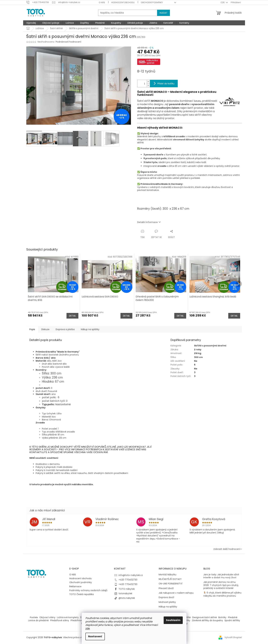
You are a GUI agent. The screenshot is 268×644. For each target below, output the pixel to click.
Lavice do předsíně (38, 620)
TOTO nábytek (127, 588)
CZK (223, 2)
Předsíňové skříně (80, 620)
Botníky (222, 617)
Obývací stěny (47, 617)
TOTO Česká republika (81, 594)
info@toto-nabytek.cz (131, 575)
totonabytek (125, 593)
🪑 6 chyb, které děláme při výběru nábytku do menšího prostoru (222, 594)
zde (87, 628)
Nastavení (95, 636)
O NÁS (102, 2)
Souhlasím (173, 620)
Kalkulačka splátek (152, 61)
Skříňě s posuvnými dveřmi (210, 345)
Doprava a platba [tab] (65, 329)
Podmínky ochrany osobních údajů (88, 590)
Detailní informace (147, 222)
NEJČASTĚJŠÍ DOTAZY (170, 579)
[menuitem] (31, 22)
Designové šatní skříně (204, 617)
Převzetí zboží (166, 588)
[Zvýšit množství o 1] (148, 82)
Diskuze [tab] (45, 329)
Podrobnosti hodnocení (68, 41)
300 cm (198, 357)
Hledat (163, 12)
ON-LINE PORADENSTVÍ (170, 583)
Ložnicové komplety (68, 617)
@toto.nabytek (127, 598)
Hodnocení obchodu (123, 2)
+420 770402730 (128, 579)
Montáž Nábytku (167, 574)
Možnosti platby (167, 602)
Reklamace (75, 586)
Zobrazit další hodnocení (226, 549)
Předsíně (232, 617)
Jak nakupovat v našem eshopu (176, 592)
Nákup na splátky (168, 606)
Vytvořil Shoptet (233, 637)
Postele (34, 617)
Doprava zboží (166, 597)
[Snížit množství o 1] (148, 85)
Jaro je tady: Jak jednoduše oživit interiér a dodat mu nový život (221, 576)
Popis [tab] (32, 329)
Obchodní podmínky (152, 2)
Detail (72, 315)
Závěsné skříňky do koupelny (207, 620)
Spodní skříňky (232, 620)
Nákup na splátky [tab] (90, 329)
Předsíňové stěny (59, 620)
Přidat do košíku (165, 83)
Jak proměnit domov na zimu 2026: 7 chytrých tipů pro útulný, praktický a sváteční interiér (221, 585)
